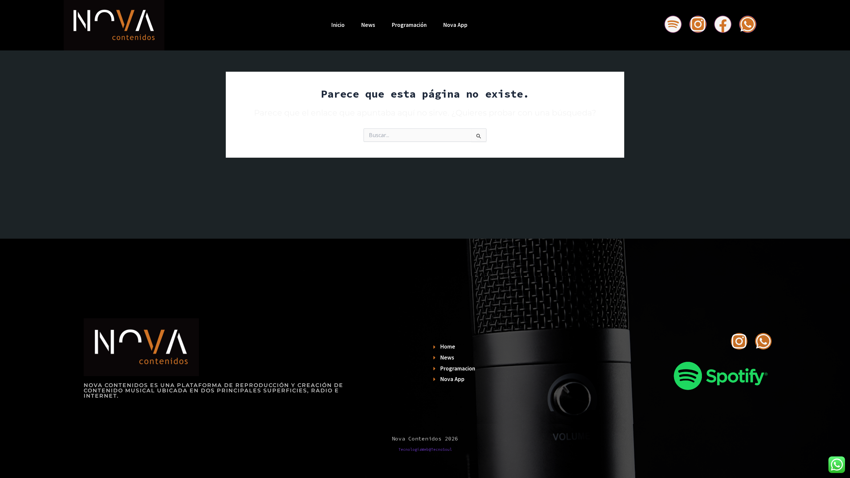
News (368, 25)
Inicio (338, 25)
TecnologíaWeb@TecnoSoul (425, 449)
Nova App (455, 25)
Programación (409, 25)
